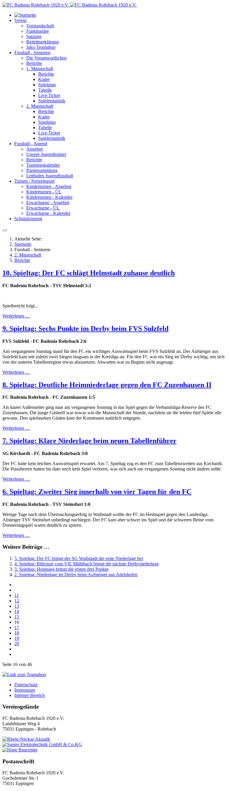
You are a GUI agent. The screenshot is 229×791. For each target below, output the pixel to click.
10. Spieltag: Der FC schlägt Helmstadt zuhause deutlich (88, 273)
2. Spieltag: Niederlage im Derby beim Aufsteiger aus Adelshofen (75, 574)
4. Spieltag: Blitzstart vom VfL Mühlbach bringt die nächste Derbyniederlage (86, 563)
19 (16, 638)
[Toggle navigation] (4, 230)
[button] (20, 20)
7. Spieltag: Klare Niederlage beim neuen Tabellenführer (89, 441)
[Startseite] (25, 15)
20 (16, 643)
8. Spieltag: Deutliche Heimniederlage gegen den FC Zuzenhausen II (106, 385)
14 (16, 611)
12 (16, 600)
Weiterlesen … (16, 315)
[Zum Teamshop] (24, 674)
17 (16, 627)
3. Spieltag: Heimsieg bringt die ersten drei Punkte (61, 569)
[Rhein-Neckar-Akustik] (26, 739)
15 (16, 616)
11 (16, 595)
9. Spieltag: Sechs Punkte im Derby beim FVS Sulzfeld (85, 328)
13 (16, 606)
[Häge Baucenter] (20, 749)
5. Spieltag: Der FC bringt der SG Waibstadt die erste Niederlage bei (78, 558)
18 (16, 632)
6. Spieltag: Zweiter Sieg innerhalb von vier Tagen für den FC (96, 491)
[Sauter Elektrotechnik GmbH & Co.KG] (42, 744)
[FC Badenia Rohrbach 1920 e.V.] (69, 4)
